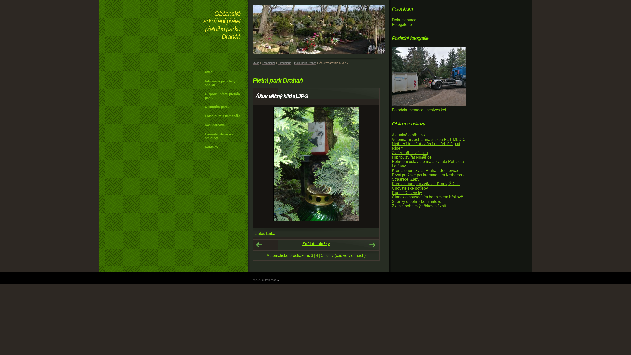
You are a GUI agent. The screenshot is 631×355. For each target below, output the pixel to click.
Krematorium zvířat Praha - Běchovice (425, 170)
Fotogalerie (284, 62)
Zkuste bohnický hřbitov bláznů (419, 206)
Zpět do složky (316, 244)
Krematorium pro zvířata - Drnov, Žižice (426, 184)
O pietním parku (217, 107)
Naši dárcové (215, 125)
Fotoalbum (268, 62)
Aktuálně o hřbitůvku (410, 135)
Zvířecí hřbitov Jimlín (410, 153)
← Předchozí (259, 244)
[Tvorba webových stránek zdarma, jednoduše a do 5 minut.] (278, 280)
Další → (372, 244)
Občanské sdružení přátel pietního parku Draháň (221, 25)
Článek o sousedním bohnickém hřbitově (427, 197)
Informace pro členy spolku (220, 83)
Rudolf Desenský (407, 193)
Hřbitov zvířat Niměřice (412, 157)
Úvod (209, 72)
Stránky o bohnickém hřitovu (416, 201)
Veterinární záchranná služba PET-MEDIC (429, 139)
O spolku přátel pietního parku (223, 96)
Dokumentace (404, 20)
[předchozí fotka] (260, 166)
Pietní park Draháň (305, 62)
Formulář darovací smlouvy (219, 136)
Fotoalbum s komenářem (224, 116)
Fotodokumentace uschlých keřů (420, 110)
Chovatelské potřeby (410, 188)
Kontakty (211, 147)
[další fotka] (371, 166)
